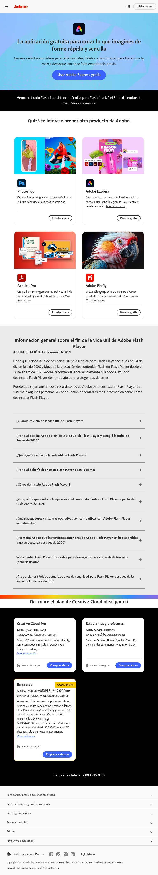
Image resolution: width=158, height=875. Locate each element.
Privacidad (64, 862)
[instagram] (58, 854)
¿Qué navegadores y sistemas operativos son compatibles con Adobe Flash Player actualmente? (73, 520)
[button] (128, 6)
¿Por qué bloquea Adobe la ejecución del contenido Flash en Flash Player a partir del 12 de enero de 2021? (75, 501)
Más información (83, 103)
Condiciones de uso (82, 862)
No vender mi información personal (24, 868)
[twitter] (66, 854)
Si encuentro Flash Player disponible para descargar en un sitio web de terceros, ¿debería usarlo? (72, 559)
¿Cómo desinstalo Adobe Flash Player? (43, 484)
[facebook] (51, 854)
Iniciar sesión (145, 6)
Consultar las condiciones (100, 644)
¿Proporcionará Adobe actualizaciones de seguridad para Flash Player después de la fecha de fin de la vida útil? (75, 578)
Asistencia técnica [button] (17, 822)
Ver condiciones (26, 736)
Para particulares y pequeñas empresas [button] (31, 795)
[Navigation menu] (6, 6)
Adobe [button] (11, 831)
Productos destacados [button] (20, 841)
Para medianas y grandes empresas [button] (28, 804)
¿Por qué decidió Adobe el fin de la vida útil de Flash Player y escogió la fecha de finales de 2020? (72, 438)
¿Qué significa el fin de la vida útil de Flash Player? (51, 455)
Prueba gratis (128, 218)
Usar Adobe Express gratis (79, 74)
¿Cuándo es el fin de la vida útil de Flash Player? (49, 421)
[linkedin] (73, 854)
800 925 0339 (95, 775)
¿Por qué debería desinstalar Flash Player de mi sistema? (55, 470)
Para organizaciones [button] (19, 813)
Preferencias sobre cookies (107, 862)
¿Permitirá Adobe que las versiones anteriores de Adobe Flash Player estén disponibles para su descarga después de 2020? (77, 540)
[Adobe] (20, 6)
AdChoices (53, 868)
